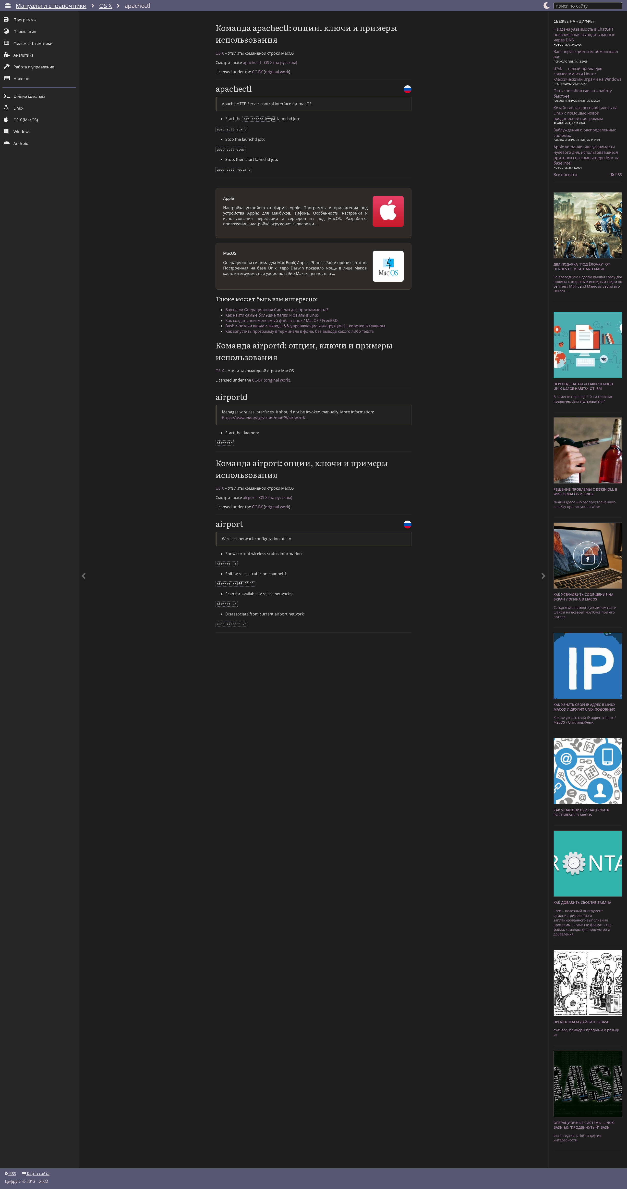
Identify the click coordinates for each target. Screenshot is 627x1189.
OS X (105, 5)
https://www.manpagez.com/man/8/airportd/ (263, 418)
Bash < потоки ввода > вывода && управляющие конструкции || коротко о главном (305, 326)
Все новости (565, 174)
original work (277, 72)
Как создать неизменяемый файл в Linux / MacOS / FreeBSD (281, 320)
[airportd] (543, 590)
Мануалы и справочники (51, 5)
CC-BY (257, 72)
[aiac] (83, 590)
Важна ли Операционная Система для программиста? (276, 309)
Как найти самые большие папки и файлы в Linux (272, 315)
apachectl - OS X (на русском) (270, 62)
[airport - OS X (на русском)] (407, 524)
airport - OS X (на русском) (267, 497)
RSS (618, 174)
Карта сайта (37, 1173)
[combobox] (588, 5)
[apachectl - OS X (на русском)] (407, 89)
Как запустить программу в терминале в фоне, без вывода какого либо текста (299, 331)
